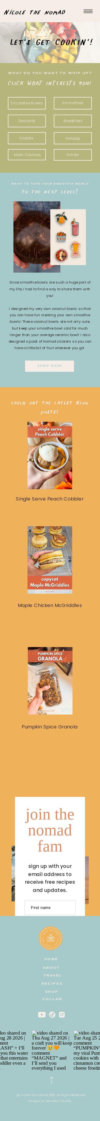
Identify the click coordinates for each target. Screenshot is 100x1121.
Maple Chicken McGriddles (50, 605)
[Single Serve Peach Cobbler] (50, 455)
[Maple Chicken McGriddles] (50, 560)
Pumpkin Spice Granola (50, 726)
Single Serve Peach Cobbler (49, 499)
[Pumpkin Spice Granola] (50, 681)
